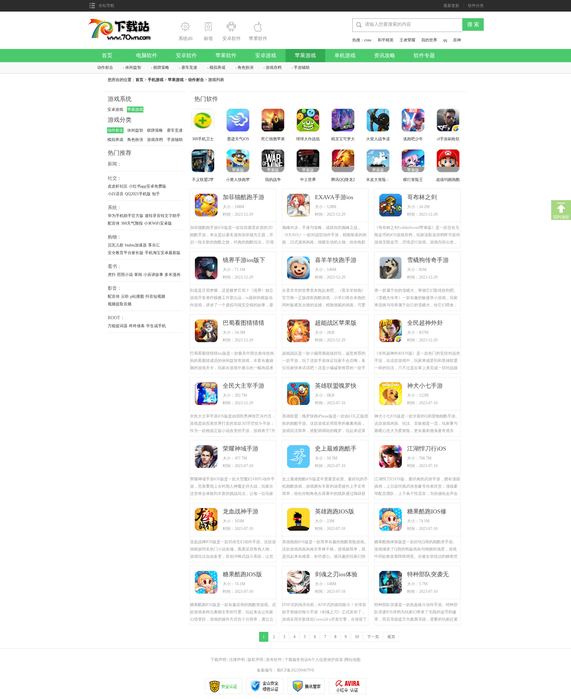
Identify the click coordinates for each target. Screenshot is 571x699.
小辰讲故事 (153, 274)
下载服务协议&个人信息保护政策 (313, 659)
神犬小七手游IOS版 (425, 386)
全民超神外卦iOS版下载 (425, 323)
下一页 (373, 636)
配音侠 (114, 223)
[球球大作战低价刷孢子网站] (308, 120)
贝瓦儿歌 (116, 245)
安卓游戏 (265, 55)
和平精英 (386, 40)
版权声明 (255, 659)
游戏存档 (274, 67)
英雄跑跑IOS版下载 (334, 512)
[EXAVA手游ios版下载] (299, 205)
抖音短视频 (155, 296)
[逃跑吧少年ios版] (413, 120)
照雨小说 (125, 274)
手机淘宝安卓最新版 (162, 252)
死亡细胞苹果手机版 (273, 139)
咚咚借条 (137, 326)
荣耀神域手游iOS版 (240, 449)
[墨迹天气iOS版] (238, 120)
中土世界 (308, 179)
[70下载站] (123, 20)
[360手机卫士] (203, 120)
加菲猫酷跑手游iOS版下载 (243, 197)
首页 (107, 55)
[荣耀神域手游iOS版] (206, 457)
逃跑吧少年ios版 (413, 139)
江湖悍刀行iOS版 (426, 449)
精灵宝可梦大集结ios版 (343, 139)
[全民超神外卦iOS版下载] (391, 331)
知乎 (156, 194)
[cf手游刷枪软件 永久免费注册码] (448, 120)
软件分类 (476, 5)
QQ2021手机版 (138, 194)
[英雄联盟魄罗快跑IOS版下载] (299, 394)
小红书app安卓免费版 (147, 186)
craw (368, 40)
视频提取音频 (120, 304)
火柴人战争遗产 (378, 139)
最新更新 (451, 5)
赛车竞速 (189, 67)
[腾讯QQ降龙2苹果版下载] (343, 161)
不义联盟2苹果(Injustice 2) (203, 180)
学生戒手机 (156, 326)
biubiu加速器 (136, 245)
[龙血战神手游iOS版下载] (206, 520)
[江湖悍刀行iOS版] (391, 457)
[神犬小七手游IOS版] (391, 394)
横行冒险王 (413, 179)
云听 (125, 296)
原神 (457, 40)
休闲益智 (133, 67)
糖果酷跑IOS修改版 (426, 512)
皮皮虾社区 (118, 186)
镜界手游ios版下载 (244, 260)
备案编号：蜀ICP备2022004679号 (286, 670)
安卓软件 (186, 55)
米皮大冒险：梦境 (378, 180)
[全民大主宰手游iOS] (206, 394)
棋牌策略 (161, 67)
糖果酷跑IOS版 (242, 574)
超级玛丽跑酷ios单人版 (448, 180)
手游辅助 (302, 67)
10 (357, 636)
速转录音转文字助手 (162, 215)
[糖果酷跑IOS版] (206, 582)
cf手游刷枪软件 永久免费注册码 (448, 139)
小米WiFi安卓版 (158, 223)
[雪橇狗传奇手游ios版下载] (391, 268)
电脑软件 (146, 55)
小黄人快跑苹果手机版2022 (238, 180)
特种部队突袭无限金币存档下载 (428, 575)
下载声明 (218, 659)
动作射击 (105, 67)
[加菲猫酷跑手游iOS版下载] (206, 205)
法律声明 (237, 659)
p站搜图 (137, 296)
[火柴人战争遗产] (378, 120)
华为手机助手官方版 (125, 215)
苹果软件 (226, 55)
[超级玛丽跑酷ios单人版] (448, 161)
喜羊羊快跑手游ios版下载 (336, 260)
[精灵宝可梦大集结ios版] (343, 120)
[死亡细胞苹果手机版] (273, 120)
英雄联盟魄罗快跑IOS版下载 (336, 386)
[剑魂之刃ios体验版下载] (299, 582)
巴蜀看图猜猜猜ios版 (243, 323)
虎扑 (112, 274)
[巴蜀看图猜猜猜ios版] (206, 331)
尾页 (391, 636)
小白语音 (116, 194)
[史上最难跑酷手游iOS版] (299, 457)
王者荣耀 (407, 40)
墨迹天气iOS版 (238, 139)
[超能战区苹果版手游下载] (299, 331)
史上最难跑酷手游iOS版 (336, 449)
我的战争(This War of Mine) (273, 180)
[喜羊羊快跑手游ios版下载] (299, 268)
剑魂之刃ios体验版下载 (336, 575)
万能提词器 (118, 326)
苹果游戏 (305, 55)
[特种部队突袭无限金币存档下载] (391, 582)
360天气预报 (132, 223)
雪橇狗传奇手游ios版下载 (428, 260)
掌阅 (138, 274)
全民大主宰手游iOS (243, 386)
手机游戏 (156, 79)
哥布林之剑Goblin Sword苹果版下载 (427, 197)
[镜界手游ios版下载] (206, 268)
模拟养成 (217, 67)
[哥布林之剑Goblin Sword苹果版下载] (391, 205)
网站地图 (353, 659)
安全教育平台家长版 (125, 252)
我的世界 (429, 40)
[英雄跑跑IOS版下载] (299, 520)
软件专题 (424, 55)
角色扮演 (245, 67)
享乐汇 (154, 245)
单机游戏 (345, 55)
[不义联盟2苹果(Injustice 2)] (203, 161)
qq (445, 40)
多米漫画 (172, 274)
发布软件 (274, 659)
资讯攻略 (384, 55)
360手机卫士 (203, 139)
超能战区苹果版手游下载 (336, 323)
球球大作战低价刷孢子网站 (308, 139)
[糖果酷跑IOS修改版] (391, 520)
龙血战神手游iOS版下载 (240, 512)
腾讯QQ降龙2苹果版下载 (343, 180)
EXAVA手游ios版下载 (334, 197)
